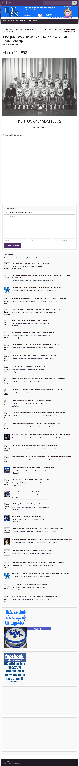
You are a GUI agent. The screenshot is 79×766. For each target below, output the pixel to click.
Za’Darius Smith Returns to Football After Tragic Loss (30, 584)
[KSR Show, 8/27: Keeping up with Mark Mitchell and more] (7, 482)
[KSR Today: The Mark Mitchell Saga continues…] (7, 506)
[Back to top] (74, 761)
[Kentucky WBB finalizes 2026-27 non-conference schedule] (7, 403)
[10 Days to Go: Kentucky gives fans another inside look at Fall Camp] (7, 598)
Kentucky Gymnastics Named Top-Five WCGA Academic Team (33, 467)
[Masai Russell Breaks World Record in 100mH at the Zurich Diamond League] (7, 289)
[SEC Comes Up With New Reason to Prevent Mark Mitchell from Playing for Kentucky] (7, 575)
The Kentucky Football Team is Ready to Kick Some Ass (30, 263)
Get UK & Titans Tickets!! (28, 20)
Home (4, 20)
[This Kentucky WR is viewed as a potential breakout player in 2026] (7, 448)
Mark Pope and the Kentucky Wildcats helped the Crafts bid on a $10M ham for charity (41, 456)
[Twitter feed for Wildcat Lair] (10, 2)
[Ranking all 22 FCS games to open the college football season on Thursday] (7, 392)
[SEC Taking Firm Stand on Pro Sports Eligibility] (7, 518)
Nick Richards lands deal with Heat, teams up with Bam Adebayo (33, 332)
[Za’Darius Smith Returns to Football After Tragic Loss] (7, 586)
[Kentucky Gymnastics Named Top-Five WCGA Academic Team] (7, 470)
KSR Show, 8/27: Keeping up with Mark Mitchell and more (31, 479)
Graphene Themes (17, 763)
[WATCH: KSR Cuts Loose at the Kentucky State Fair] (7, 322)
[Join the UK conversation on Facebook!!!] (6, 2)
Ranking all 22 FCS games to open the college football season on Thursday (37, 389)
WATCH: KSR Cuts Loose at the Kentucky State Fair (29, 320)
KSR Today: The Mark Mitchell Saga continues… (28, 504)
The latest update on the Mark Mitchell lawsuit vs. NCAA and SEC (34, 355)
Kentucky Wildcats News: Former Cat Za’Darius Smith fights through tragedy (38, 528)
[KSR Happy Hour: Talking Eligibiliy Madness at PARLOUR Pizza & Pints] (7, 347)
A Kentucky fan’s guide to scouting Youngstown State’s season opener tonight (38, 412)
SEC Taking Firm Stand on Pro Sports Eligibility (27, 516)
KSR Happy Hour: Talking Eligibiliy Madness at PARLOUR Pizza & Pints (35, 344)
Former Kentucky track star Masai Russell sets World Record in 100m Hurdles (38, 378)
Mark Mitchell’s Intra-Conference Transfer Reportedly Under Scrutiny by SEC (38, 562)
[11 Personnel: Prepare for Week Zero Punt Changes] (7, 369)
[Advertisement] (39, 153)
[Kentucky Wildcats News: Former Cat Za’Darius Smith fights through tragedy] (7, 530)
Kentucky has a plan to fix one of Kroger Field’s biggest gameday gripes (36, 423)
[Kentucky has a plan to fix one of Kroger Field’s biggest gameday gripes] (7, 426)
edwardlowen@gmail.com (11, 44)
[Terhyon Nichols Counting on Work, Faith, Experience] (7, 494)
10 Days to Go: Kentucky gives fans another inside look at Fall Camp (35, 596)
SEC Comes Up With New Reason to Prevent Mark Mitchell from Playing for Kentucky (41, 573)
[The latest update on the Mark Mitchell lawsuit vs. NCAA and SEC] (7, 358)
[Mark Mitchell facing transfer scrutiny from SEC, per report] (7, 552)
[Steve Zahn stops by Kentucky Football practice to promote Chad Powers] (7, 311)
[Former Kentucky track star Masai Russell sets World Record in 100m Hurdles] (7, 381)
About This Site (13, 20)
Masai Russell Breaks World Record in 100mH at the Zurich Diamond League (37, 287)
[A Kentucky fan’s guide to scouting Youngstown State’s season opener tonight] (7, 415)
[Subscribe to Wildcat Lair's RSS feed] (3, 2)
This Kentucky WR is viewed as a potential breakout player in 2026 (34, 445)
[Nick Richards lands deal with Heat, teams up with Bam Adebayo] (7, 334)
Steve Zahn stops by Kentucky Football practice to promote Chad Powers (37, 309)
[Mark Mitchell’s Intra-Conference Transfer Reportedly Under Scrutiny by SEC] (7, 564)
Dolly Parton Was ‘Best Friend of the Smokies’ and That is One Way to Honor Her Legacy (42, 434)
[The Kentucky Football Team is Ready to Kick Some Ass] (7, 265)
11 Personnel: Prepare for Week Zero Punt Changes (29, 366)
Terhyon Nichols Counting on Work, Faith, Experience (30, 492)
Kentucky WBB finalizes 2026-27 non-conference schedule (31, 400)
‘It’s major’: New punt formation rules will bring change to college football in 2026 (39, 298)
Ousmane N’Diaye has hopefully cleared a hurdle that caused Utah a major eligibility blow (42, 539)
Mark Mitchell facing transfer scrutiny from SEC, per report (32, 550)
